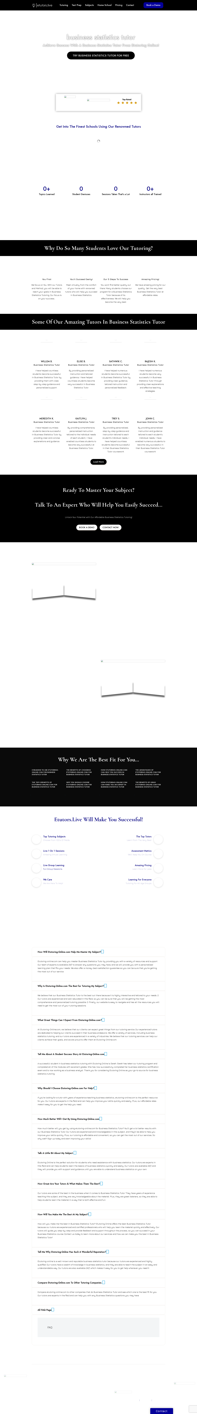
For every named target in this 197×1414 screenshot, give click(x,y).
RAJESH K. (150, 361)
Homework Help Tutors (107, 1383)
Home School (104, 5)
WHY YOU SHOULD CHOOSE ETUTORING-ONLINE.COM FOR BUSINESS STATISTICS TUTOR (79, 784)
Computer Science (85, 1379)
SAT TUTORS (37, 1374)
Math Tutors (82, 1374)
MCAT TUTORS (61, 1379)
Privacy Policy (133, 1400)
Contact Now (110, 527)
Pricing (118, 5)
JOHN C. (150, 418)
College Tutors (106, 1390)
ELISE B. (81, 361)
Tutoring (64, 5)
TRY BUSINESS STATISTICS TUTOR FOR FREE (101, 55)
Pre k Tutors (105, 1374)
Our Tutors (128, 1387)
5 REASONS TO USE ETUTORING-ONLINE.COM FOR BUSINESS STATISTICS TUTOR (45, 772)
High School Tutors (108, 1387)
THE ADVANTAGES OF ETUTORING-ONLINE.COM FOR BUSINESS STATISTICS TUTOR (148, 772)
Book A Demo (86, 527)
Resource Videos (130, 1374)
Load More (98, 461)
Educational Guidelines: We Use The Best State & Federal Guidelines (64, 734)
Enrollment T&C (159, 1400)
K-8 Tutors (105, 1377)
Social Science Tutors (86, 1390)
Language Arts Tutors (86, 1393)
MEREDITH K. (46, 418)
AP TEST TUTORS (38, 1382)
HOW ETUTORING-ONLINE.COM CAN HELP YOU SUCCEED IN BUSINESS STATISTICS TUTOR (114, 772)
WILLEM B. (46, 361)
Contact (130, 5)
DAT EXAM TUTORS (62, 1382)
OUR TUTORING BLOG (130, 1380)
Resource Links (130, 1377)
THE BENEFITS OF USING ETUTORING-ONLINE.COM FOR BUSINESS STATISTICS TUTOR (148, 784)
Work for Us (151, 1377)
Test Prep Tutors (107, 1393)
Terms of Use (146, 1400)
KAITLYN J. (81, 418)
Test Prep (76, 5)
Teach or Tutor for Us (155, 1374)
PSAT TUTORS (37, 1379)
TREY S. (116, 418)
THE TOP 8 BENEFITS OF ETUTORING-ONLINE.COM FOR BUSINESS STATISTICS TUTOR (44, 784)
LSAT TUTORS (60, 1377)
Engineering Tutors (85, 1382)
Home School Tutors (109, 1379)
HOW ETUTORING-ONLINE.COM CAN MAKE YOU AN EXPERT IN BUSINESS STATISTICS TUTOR (114, 784)
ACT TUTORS (37, 1377)
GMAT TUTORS (61, 1374)
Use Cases (128, 1390)
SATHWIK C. (116, 361)
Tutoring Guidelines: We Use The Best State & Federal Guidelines (131, 638)
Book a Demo (153, 5)
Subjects (89, 5)
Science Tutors (83, 1377)
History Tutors (83, 1388)
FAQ (50, 1327)
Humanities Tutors (85, 1385)
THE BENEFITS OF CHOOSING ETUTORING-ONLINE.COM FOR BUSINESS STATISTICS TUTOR (79, 772)
